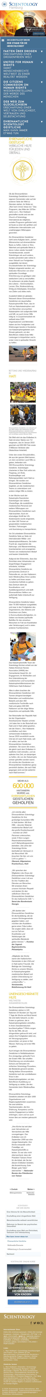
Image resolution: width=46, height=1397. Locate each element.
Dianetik (21, 1367)
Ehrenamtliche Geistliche (17, 1241)
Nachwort (10, 1254)
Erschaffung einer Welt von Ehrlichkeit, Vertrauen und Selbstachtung (22, 1231)
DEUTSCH (8, 1338)
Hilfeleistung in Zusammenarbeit (19, 1249)
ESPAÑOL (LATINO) (12, 1340)
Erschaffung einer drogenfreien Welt (21, 1216)
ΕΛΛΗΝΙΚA (22, 1342)
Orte (16, 1360)
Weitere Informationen (19, 1358)
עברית (34, 1334)
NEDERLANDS (33, 1336)
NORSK (24, 1338)
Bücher (27, 1356)
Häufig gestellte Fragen (13, 1356)
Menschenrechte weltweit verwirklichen (22, 1220)
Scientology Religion (20, 1369)
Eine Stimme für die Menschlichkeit (21, 1212)
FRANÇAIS (25, 1334)
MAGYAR (16, 1338)
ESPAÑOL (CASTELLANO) (16, 1341)
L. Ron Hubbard (10, 1351)
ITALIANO (32, 1342)
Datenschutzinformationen (30, 1390)
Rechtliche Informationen (12, 1394)
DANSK (16, 1334)
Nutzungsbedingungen (27, 1392)
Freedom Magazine (24, 1376)
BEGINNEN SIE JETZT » (23, 1302)
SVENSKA (33, 1338)
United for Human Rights (28, 1380)
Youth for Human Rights (13, 1382)
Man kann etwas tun (17, 1237)
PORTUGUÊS (9, 1344)
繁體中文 (22, 1336)
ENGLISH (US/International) (15, 1332)
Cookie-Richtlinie (9, 1392)
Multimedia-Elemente (15, 1245)
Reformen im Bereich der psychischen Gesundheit (22, 1225)
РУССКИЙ (13, 1336)
